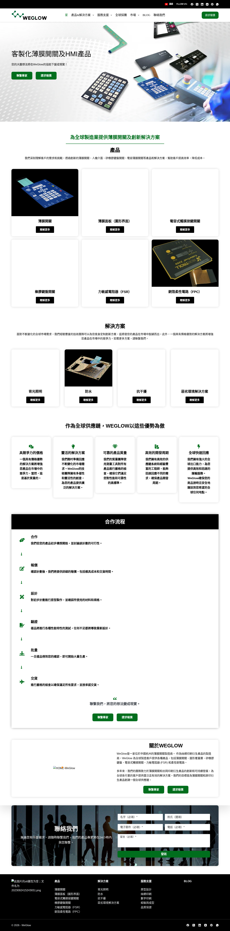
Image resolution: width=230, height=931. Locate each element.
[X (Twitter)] (197, 4)
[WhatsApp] (217, 4)
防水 (88, 391)
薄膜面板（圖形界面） (115, 221)
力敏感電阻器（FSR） (115, 292)
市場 (133, 15)
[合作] (22, 540)
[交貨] (22, 681)
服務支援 (103, 15)
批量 (34, 650)
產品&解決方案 (81, 15)
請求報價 (210, 15)
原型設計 (146, 889)
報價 (34, 565)
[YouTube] (207, 4)
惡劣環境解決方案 (194, 391)
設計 (34, 593)
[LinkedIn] (202, 4)
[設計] (22, 596)
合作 (34, 537)
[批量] (22, 653)
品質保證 (146, 907)
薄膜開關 (45, 221)
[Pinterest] (212, 4)
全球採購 (121, 15)
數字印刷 (146, 898)
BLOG (146, 15)
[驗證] (22, 625)
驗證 (34, 622)
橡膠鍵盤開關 (45, 292)
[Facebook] (192, 4)
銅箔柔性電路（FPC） (185, 292)
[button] (62, 767)
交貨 (34, 678)
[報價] (22, 568)
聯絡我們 (159, 15)
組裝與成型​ (147, 902)
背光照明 (35, 391)
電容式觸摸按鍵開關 (185, 221)
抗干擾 (142, 391)
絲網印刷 (146, 894)
